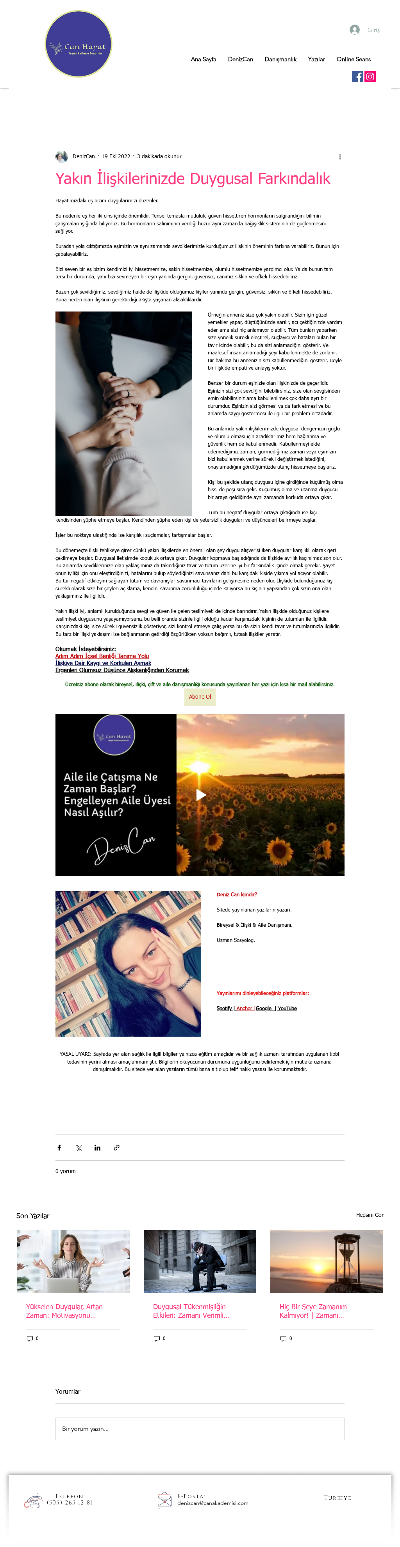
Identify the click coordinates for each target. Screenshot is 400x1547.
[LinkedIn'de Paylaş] (97, 1147)
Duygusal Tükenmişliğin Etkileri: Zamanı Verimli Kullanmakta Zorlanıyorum (193, 1312)
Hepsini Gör (370, 1215)
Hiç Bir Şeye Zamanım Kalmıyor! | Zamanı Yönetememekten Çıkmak (318, 1312)
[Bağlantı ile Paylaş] (116, 1147)
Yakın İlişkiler (81, 103)
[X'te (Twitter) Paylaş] (78, 1147)
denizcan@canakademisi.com (212, 1502)
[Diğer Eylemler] (340, 156)
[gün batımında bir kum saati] (326, 1261)
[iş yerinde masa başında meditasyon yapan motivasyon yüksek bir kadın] (73, 1261)
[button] (373, 103)
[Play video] (200, 795)
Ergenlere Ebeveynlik (141, 103)
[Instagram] (370, 76)
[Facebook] (357, 76)
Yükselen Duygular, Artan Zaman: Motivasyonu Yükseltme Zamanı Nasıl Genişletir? (64, 1312)
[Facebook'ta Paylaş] (59, 1147)
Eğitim (257, 103)
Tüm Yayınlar (33, 103)
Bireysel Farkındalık (209, 103)
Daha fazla (295, 103)
